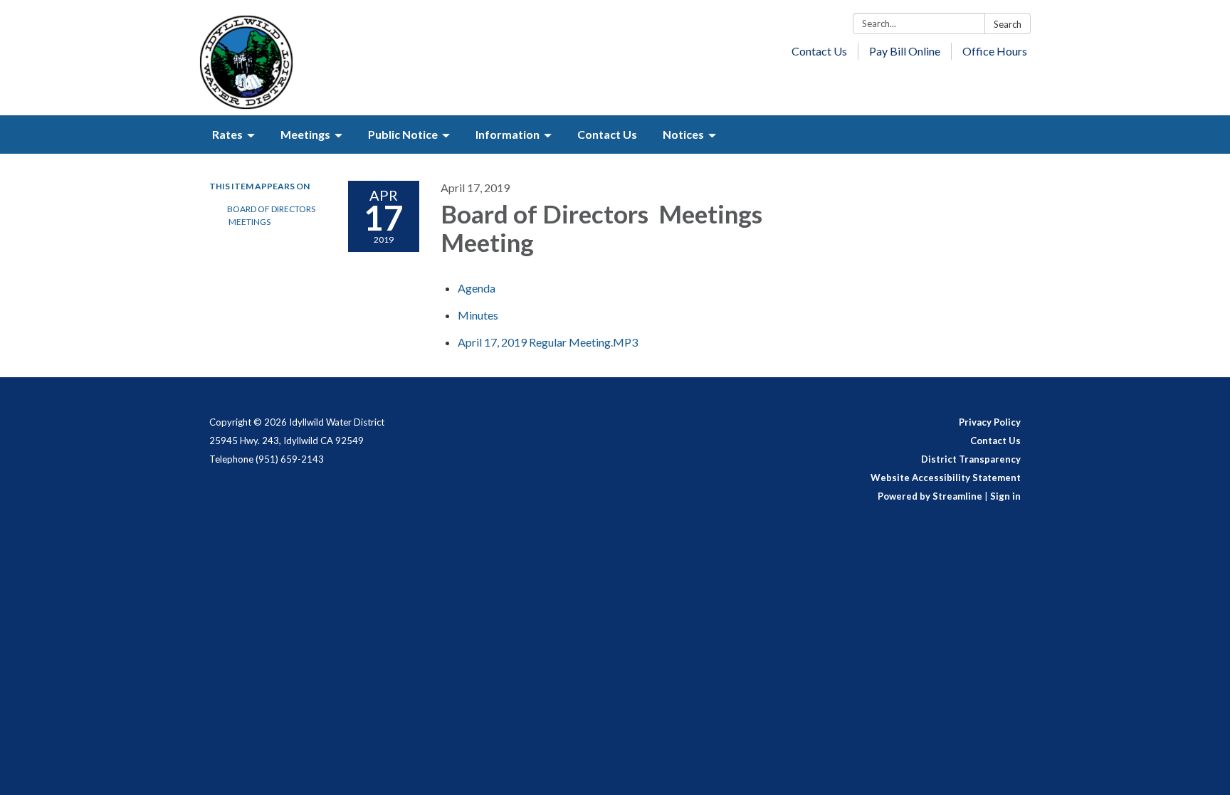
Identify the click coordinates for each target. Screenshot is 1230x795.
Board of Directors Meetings (271, 215)
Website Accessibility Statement (946, 477)
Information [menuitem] (507, 134)
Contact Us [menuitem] (607, 134)
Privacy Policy (990, 422)
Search (1007, 24)
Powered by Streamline (930, 496)
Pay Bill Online (904, 51)
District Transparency (971, 459)
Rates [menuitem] (227, 134)
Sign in (1005, 496)
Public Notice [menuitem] (403, 134)
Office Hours (994, 51)
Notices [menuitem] (683, 134)
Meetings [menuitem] (305, 134)
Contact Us (819, 51)
